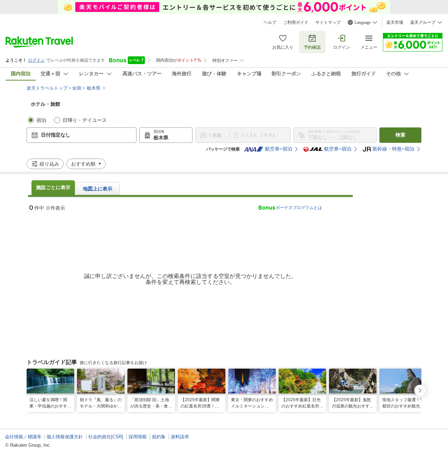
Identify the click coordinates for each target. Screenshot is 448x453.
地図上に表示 (97, 188)
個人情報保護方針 (65, 436)
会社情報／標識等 (23, 436)
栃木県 (93, 88)
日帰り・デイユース (85, 120)
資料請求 (180, 436)
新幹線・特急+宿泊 (393, 149)
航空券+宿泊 (278, 149)
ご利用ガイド (295, 22)
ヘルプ (270, 22)
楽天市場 (394, 22)
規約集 (159, 436)
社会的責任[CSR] (105, 436)
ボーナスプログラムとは (299, 207)
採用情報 (137, 436)
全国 (76, 88)
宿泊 (41, 120)
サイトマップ (328, 22)
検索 (400, 135)
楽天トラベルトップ (47, 88)
